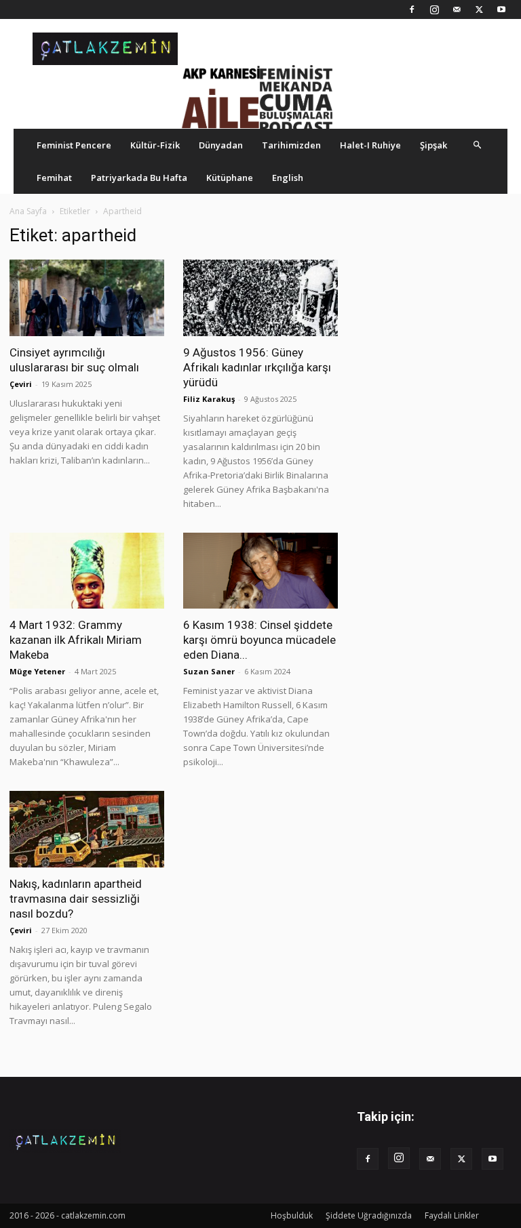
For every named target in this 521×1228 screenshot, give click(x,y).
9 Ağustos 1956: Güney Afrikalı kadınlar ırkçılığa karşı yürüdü (257, 367)
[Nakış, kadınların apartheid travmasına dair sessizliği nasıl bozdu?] (86, 829)
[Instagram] (434, 9)
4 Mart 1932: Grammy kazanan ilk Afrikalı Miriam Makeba (75, 639)
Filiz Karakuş (209, 399)
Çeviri (20, 384)
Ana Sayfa (28, 211)
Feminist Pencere (74, 145)
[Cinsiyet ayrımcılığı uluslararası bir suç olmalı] (86, 298)
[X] (479, 9)
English (287, 177)
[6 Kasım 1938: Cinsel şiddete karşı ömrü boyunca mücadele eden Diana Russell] (260, 571)
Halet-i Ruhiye (370, 145)
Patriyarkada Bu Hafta (139, 177)
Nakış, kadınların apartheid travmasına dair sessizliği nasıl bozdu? (75, 898)
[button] (477, 144)
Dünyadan (221, 145)
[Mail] (456, 9)
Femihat (54, 177)
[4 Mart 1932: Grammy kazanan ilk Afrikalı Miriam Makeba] (86, 571)
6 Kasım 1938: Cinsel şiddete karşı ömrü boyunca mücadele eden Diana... (259, 639)
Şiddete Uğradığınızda (369, 1215)
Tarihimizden (291, 145)
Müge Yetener (37, 671)
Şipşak (433, 145)
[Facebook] (412, 9)
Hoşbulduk (292, 1215)
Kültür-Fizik (155, 145)
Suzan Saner (209, 671)
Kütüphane (229, 177)
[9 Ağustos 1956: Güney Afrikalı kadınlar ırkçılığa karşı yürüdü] (260, 298)
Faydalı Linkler (452, 1215)
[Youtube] (501, 9)
